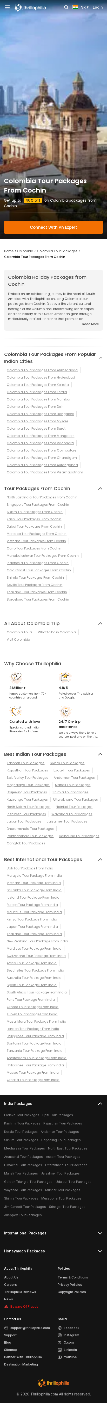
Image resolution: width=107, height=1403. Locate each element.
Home (9, 251)
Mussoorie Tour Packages (61, 1198)
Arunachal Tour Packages (23, 1157)
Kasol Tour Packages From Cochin (34, 519)
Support (10, 1335)
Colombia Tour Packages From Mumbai (38, 399)
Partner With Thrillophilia (23, 1357)
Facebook (71, 1328)
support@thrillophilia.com (30, 1328)
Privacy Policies (70, 1285)
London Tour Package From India (33, 1029)
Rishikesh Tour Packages (26, 814)
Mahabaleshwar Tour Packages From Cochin (43, 555)
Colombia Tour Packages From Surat (36, 428)
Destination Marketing (21, 1364)
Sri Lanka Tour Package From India (34, 890)
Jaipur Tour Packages (24, 821)
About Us (11, 1277)
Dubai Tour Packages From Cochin (34, 526)
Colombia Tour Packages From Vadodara (40, 443)
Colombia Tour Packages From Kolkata (38, 384)
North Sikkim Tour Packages (28, 807)
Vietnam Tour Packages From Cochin (36, 541)
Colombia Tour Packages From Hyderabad (41, 377)
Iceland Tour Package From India (33, 897)
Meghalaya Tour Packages (28, 785)
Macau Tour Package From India (33, 1072)
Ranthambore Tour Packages (30, 836)
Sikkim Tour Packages (67, 763)
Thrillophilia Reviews (20, 1292)
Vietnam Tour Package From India (34, 883)
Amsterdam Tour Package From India (36, 1058)
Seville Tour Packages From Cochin (34, 585)
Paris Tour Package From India (31, 999)
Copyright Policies (72, 1292)
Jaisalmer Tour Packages (67, 821)
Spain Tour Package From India (32, 985)
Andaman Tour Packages (74, 777)
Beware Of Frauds (24, 1306)
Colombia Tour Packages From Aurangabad (42, 465)
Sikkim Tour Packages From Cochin (35, 512)
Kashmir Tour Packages (25, 763)
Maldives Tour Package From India (34, 948)
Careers (10, 1285)
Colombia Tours (19, 632)
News (8, 1299)
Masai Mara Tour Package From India (36, 1021)
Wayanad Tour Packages (71, 814)
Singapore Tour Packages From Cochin (38, 504)
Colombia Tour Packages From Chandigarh (42, 457)
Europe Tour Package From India (32, 905)
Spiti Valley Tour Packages (27, 777)
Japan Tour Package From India (32, 926)
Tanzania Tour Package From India (35, 1050)
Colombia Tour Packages (57, 251)
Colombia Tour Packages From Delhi (35, 406)
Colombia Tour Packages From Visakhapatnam (45, 472)
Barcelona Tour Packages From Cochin (38, 599)
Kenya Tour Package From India (32, 919)
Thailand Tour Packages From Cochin (37, 592)
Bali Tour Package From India (30, 868)
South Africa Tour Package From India (37, 992)
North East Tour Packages (68, 1148)
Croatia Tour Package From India (33, 1080)
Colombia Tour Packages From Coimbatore (41, 450)
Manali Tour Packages (72, 785)
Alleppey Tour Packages (23, 1215)
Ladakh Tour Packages (72, 770)
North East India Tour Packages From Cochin (42, 497)
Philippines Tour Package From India (35, 1036)
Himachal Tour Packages (23, 1165)
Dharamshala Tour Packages (30, 828)
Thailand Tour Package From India (34, 934)
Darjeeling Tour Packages (27, 792)
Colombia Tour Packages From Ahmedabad (42, 370)
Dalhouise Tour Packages (79, 836)
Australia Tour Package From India (34, 977)
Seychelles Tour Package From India (35, 970)
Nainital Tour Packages (74, 807)
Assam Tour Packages (63, 1157)
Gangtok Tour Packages (26, 843)
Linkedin (70, 1350)
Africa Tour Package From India (32, 963)
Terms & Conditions (73, 1277)
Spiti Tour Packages (57, 1115)
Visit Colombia (18, 639)
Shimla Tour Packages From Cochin (35, 577)
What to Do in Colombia (57, 632)
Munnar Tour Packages (62, 1190)
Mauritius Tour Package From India (34, 912)
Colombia (25, 251)
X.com (69, 1342)
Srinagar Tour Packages (67, 1207)
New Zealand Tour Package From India (37, 941)
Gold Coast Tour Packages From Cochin (39, 570)
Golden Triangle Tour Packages (28, 1182)
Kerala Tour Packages (21, 1132)
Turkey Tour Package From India (32, 1014)
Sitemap (10, 1350)
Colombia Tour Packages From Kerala (37, 392)
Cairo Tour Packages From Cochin (34, 548)
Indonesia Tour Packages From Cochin (38, 563)
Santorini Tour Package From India (34, 1043)
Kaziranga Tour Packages (27, 799)
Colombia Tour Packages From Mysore (37, 421)
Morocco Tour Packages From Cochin (36, 533)
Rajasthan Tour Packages (27, 770)
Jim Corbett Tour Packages (25, 1207)
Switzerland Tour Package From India (36, 956)
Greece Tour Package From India (32, 1007)
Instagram (71, 1335)
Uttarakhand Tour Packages (75, 799)
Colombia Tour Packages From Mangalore (40, 436)
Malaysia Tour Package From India (34, 875)
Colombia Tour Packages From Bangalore (40, 414)
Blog (7, 1342)
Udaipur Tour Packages (73, 1182)
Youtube (70, 1357)
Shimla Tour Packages (70, 792)
